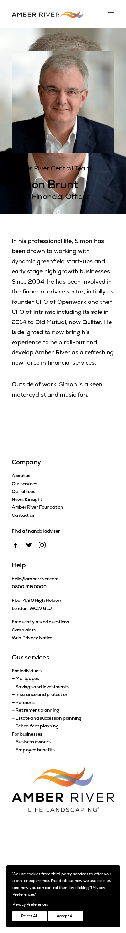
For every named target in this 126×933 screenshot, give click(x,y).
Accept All (66, 916)
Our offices (23, 491)
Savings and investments (42, 687)
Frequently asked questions (40, 622)
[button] (15, 547)
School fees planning (37, 726)
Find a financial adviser (36, 531)
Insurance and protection (42, 694)
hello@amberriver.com (35, 579)
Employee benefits (35, 750)
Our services (24, 484)
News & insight (27, 499)
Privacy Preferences (30, 905)
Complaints (24, 630)
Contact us (23, 515)
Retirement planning (37, 710)
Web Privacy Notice (32, 638)
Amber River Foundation (37, 507)
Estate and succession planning (48, 718)
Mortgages (27, 679)
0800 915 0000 (29, 587)
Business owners (33, 742)
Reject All (29, 916)
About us (21, 476)
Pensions (25, 702)
